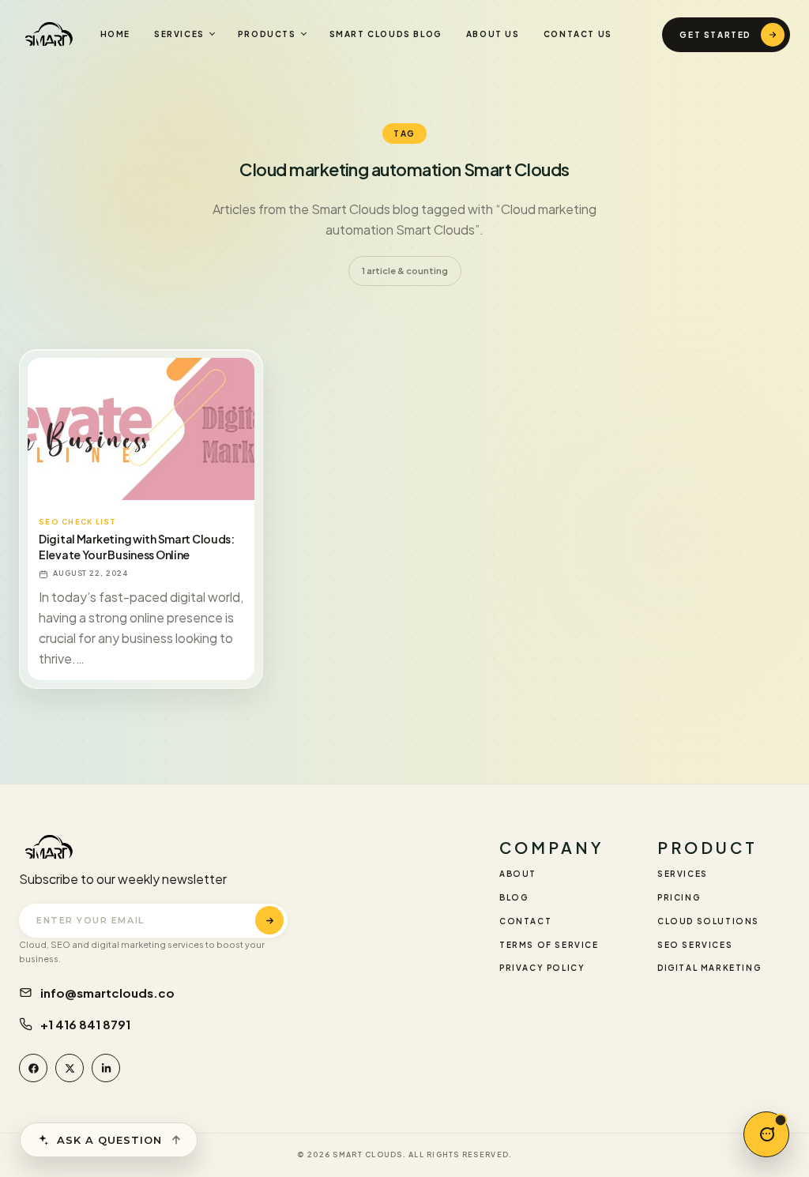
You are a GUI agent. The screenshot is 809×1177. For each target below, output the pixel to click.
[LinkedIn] (106, 1068)
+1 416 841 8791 (85, 1024)
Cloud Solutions (708, 921)
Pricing (678, 897)
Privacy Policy (542, 967)
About (517, 873)
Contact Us (578, 34)
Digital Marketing (709, 967)
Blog (513, 897)
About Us (493, 34)
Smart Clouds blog (385, 34)
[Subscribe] (269, 920)
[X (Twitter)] (69, 1068)
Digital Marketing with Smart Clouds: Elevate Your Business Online (137, 547)
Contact (525, 921)
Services (179, 34)
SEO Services (694, 944)
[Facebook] (33, 1068)
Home (115, 34)
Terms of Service (549, 944)
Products (267, 34)
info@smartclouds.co (107, 992)
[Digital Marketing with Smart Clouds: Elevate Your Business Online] (141, 429)
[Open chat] (766, 1134)
